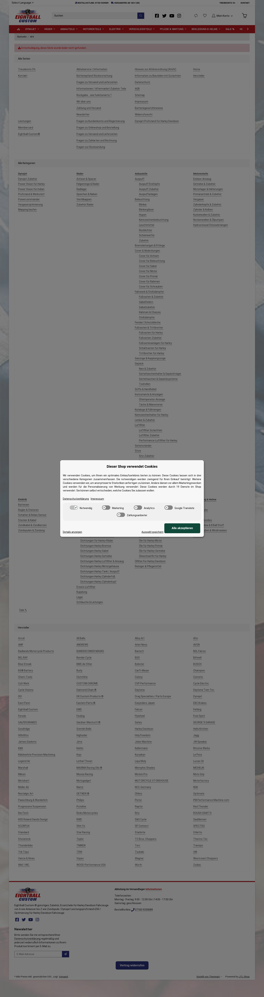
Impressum (97, 498)
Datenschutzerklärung (76, 498)
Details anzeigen (72, 532)
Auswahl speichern (152, 532)
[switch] (74, 507)
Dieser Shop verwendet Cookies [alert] (132, 466)
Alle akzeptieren (182, 528)
